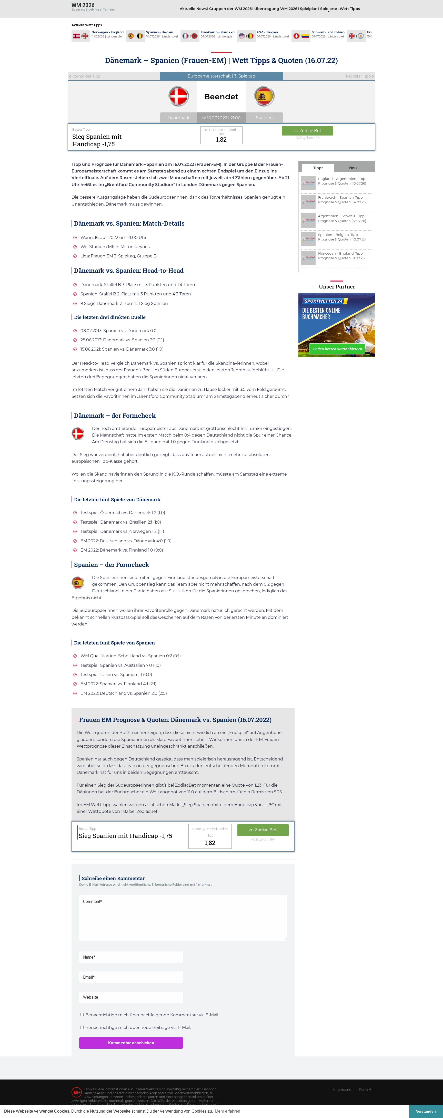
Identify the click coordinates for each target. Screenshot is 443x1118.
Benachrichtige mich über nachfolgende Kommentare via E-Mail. (152, 1015)
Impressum (342, 1089)
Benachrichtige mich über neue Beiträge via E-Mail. (138, 1027)
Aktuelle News (193, 8)
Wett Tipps (350, 8)
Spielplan (309, 8)
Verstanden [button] (426, 1111)
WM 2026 (83, 5)
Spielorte (328, 8)
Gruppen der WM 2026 (230, 8)
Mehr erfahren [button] (227, 1111)
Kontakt (365, 1089)
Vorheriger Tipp (85, 76)
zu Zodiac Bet (307, 130)
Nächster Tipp (359, 76)
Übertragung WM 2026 (275, 8)
